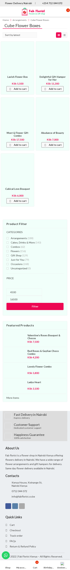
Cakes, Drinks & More (23, 242)
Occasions (17, 264)
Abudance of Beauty (52, 132)
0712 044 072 (19, 491)
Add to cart (20, 88)
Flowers (15, 251)
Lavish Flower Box (17, 76)
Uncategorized (19, 268)
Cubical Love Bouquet (17, 188)
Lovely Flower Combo (39, 366)
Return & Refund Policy (23, 546)
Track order (16, 535)
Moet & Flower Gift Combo (17, 134)
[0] (65, 11)
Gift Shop (16, 255)
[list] (64, 35)
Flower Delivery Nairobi (18, 3)
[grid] (58, 35)
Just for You (17, 259)
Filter (35, 306)
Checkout (15, 530)
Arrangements (20, 20)
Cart (12, 524)
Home (6, 20)
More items (12, 397)
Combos (15, 246)
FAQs (13, 541)
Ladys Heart (34, 382)
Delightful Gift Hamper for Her (52, 78)
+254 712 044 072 (52, 3)
